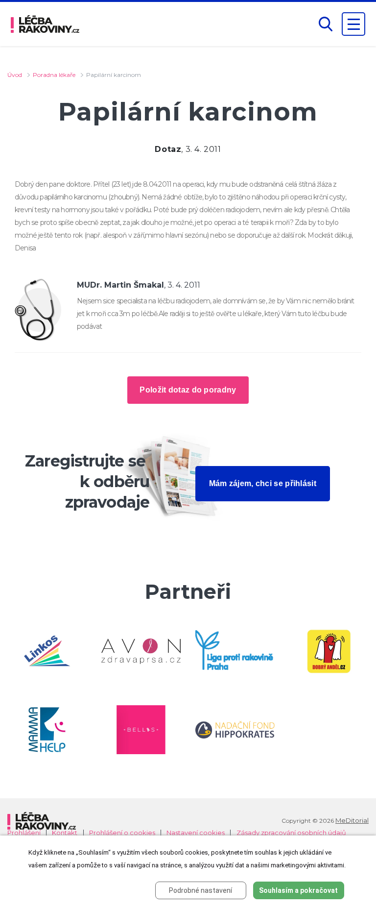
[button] (325, 24)
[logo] (45, 24)
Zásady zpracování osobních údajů (291, 833)
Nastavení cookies (195, 833)
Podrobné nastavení (200, 890)
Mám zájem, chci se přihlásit (262, 483)
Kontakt (64, 833)
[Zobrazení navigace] (353, 24)
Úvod (14, 74)
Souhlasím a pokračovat (298, 890)
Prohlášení (24, 833)
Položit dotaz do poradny (188, 390)
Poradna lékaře (54, 74)
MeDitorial (352, 820)
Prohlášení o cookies (122, 833)
